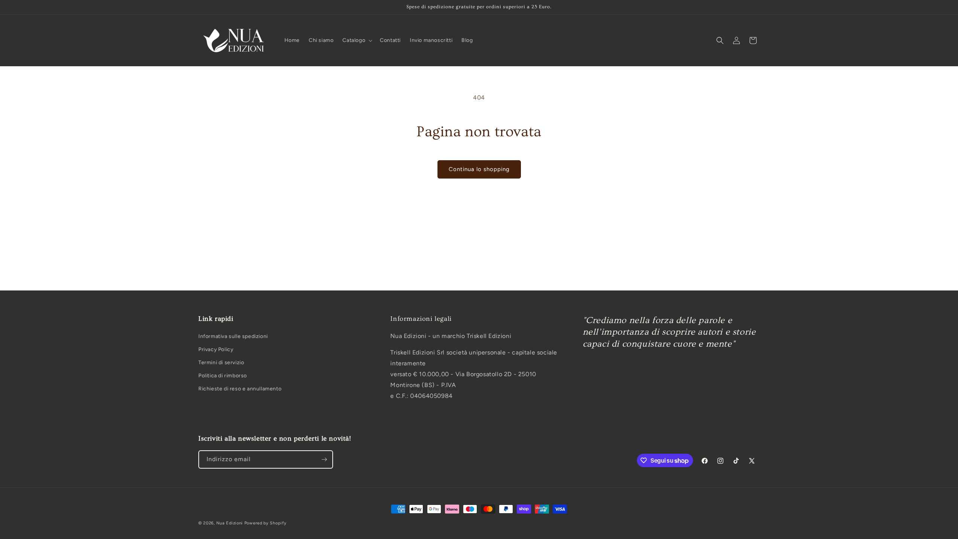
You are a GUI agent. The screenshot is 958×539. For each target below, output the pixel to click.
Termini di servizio (221, 362)
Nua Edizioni (229, 523)
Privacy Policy (215, 349)
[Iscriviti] (324, 459)
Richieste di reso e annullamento (239, 389)
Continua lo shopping (479, 169)
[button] (356, 40)
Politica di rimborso (222, 375)
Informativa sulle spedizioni (233, 336)
